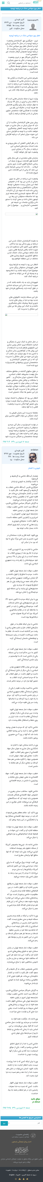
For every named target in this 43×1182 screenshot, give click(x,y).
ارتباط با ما (22, 1170)
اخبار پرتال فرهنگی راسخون (21, 1142)
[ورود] (23, 1179)
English (11, 1175)
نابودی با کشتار (34, 468)
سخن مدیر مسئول (33, 1170)
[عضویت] (20, 1179)
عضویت (8, 1170)
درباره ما (15, 1170)
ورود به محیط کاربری (29, 1175)
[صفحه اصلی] (27, 1179)
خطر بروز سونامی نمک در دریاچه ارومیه (24, 35)
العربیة (18, 1175)
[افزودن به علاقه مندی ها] (16, 1179)
